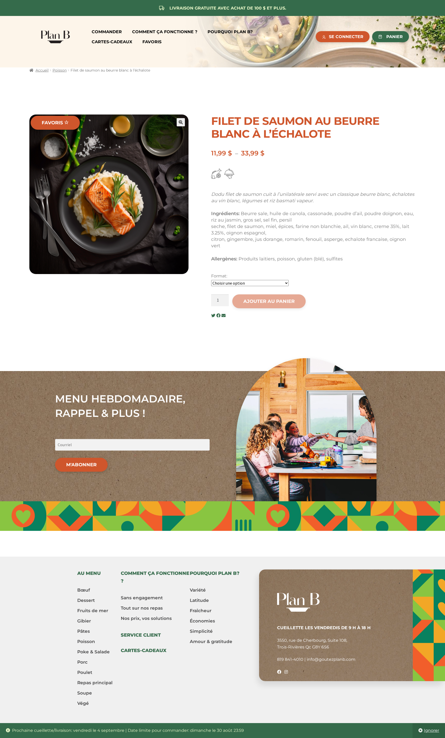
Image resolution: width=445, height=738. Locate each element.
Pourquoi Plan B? (230, 31)
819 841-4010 (290, 659)
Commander (107, 31)
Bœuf (83, 590)
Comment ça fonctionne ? (164, 31)
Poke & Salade (93, 651)
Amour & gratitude (211, 641)
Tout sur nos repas (142, 608)
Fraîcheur (200, 610)
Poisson (60, 70)
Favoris (151, 41)
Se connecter (346, 36)
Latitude (199, 600)
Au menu (89, 573)
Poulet (84, 672)
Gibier (84, 620)
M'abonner (81, 465)
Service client (141, 635)
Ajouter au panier (269, 301)
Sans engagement (142, 597)
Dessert (86, 600)
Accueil (42, 70)
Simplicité (201, 631)
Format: (219, 276)
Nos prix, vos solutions (146, 618)
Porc (82, 662)
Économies (202, 620)
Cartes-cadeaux (112, 41)
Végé (83, 703)
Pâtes (83, 631)
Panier (394, 36)
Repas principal (95, 682)
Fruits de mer (92, 610)
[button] (181, 122)
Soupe (84, 693)
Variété (198, 590)
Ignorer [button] (431, 730)
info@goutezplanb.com (331, 659)
